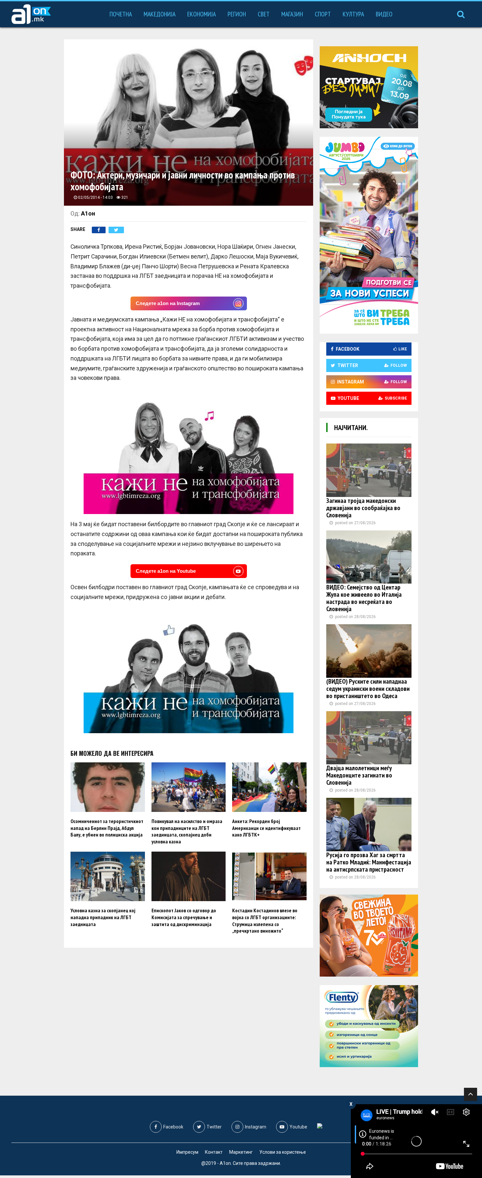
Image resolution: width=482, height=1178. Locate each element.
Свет (264, 14)
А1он (88, 213)
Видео (384, 14)
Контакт (214, 1152)
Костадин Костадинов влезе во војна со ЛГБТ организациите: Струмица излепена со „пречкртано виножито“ (264, 920)
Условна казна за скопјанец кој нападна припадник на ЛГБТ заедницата (102, 917)
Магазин (292, 14)
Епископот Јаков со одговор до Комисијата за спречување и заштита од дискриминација (183, 917)
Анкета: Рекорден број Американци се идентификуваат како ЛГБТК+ (266, 828)
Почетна (121, 14)
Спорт (323, 14)
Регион (237, 14)
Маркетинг (241, 1152)
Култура (353, 14)
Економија (201, 14)
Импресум (187, 1152)
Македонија (159, 14)
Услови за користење (282, 1152)
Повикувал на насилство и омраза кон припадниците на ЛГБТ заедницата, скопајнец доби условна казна (186, 831)
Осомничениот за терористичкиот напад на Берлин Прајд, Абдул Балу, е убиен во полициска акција (106, 828)
